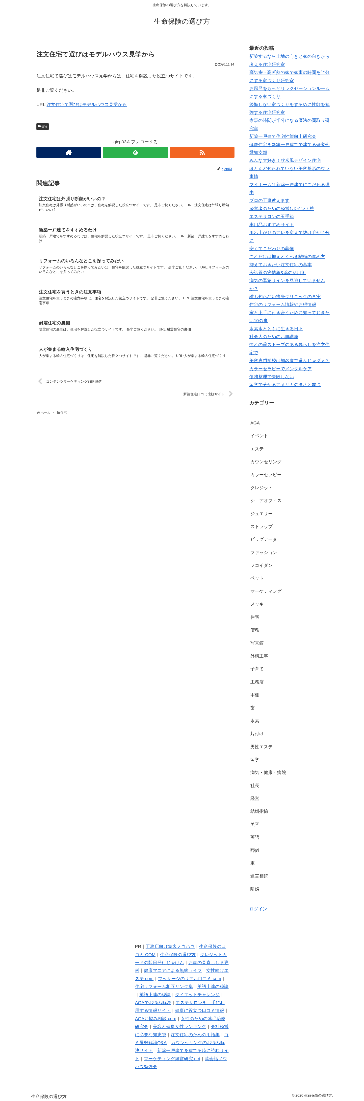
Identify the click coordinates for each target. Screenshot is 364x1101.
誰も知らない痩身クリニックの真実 (285, 296)
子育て (257, 668)
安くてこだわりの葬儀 (271, 248)
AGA (255, 422)
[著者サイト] (68, 152)
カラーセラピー (266, 474)
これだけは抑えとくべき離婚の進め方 (287, 256)
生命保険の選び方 (178, 954)
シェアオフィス (266, 500)
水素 (254, 720)
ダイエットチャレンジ (197, 994)
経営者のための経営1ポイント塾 (281, 208)
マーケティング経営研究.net (172, 1058)
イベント (259, 435)
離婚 (254, 889)
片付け (257, 733)
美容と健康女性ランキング (179, 1026)
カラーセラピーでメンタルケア (280, 368)
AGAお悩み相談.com (155, 1018)
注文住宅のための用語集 (195, 1034)
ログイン (258, 908)
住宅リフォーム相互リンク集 (164, 986)
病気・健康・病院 (268, 772)
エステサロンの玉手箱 (271, 216)
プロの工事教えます (269, 200)
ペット (257, 578)
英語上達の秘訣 (213, 986)
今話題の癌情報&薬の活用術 (277, 272)
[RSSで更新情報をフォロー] (202, 152)
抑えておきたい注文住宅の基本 (280, 264)
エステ (257, 448)
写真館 (257, 642)
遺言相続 (259, 876)
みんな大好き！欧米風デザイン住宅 (285, 160)
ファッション (263, 552)
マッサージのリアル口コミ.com (189, 978)
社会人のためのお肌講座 (273, 336)
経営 (254, 798)
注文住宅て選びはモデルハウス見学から (87, 104)
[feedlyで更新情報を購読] (135, 152)
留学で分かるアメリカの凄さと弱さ (285, 384)
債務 (254, 630)
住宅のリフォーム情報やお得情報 (282, 304)
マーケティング (266, 591)
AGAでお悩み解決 (153, 1002)
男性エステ (261, 746)
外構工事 (259, 656)
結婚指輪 (259, 811)
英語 (254, 837)
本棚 (254, 694)
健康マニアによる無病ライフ (173, 970)
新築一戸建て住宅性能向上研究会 (282, 136)
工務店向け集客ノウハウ (170, 946)
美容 (254, 824)
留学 (254, 759)
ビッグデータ (263, 539)
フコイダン (261, 565)
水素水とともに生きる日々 (276, 328)
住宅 (44, 126)
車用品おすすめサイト (271, 224)
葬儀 (254, 850)
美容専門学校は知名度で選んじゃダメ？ (289, 360)
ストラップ (261, 526)
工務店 (257, 682)
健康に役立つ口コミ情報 (199, 1010)
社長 (254, 785)
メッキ (257, 604)
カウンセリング (266, 461)
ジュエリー (261, 513)
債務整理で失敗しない (271, 376)
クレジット (261, 487)
